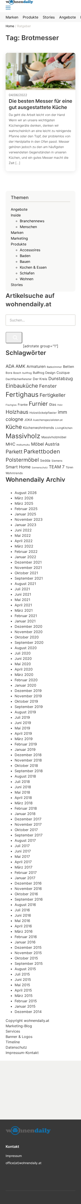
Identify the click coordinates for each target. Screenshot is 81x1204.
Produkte (18, 244)
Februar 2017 (26, 872)
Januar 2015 (25, 1006)
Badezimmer (54, 366)
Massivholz (23, 436)
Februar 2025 (26, 508)
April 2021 (23, 605)
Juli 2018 (22, 781)
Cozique (63, 372)
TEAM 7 (57, 466)
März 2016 (24, 931)
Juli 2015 (22, 974)
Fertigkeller (52, 395)
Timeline (13, 1042)
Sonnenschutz (40, 467)
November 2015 (28, 953)
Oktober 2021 (26, 573)
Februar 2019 (26, 744)
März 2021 (24, 610)
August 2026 (26, 492)
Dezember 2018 (28, 755)
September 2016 (29, 899)
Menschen (28, 226)
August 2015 (25, 969)
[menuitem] (12, 17)
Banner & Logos (19, 1036)
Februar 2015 (26, 1001)
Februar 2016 (26, 936)
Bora (9, 373)
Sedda (45, 460)
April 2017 (23, 862)
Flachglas (11, 404)
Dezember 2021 (28, 562)
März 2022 (24, 546)
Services (13, 1031)
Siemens (57, 460)
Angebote (19, 209)
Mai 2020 (23, 664)
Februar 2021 (26, 615)
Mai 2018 (22, 792)
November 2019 (28, 696)
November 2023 (29, 519)
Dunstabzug (60, 378)
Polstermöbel (22, 460)
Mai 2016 (22, 920)
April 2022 (24, 541)
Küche (14, 427)
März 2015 (24, 995)
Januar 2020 (25, 685)
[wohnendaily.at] (28, 1132)
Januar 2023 (25, 525)
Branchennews (32, 221)
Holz (60, 404)
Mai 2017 (22, 856)
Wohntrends (14, 473)
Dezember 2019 (28, 690)
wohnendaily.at (36, 1020)
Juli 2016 (22, 910)
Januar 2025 (25, 514)
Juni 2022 (23, 530)
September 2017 (29, 835)
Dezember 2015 (28, 947)
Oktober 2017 (26, 829)
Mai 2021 (22, 599)
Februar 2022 (26, 551)
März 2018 (24, 803)
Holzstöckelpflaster (43, 412)
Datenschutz (16, 1047)
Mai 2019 (22, 728)
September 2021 (29, 578)
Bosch (17, 373)
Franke (23, 404)
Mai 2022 (23, 535)
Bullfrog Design (44, 373)
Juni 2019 (23, 722)
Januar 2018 (25, 813)
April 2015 (23, 990)
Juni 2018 (23, 787)
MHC (10, 444)
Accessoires (30, 250)
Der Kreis (40, 379)
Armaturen (36, 366)
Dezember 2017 (28, 819)
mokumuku (23, 444)
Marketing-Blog (19, 1026)
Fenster (48, 386)
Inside (16, 215)
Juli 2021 (22, 589)
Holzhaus (17, 412)
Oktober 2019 (26, 701)
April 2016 (23, 926)
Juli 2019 (22, 717)
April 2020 (24, 669)
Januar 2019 (25, 749)
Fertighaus (22, 394)
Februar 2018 (26, 808)
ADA (10, 366)
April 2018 (23, 797)
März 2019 (24, 739)
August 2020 (26, 648)
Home (10, 26)
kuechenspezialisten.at (48, 420)
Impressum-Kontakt (22, 1052)
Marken (17, 232)
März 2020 (24, 674)
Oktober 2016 (26, 894)
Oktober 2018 (26, 765)
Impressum (14, 1156)
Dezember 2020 (28, 626)
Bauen (25, 261)
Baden (25, 255)
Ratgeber (24, 26)
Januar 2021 (25, 621)
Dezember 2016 (28, 883)
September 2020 (29, 642)
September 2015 (29, 963)
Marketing (19, 238)
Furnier (38, 403)
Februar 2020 (26, 680)
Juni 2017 (23, 851)
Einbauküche (22, 386)
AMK (20, 366)
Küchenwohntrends (38, 428)
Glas (52, 404)
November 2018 (28, 760)
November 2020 (29, 632)
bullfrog (27, 373)
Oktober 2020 (27, 637)
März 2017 (23, 867)
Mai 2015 (22, 985)
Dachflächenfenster (19, 379)
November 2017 (28, 824)
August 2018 (25, 776)
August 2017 (25, 840)
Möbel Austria (45, 444)
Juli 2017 (22, 846)
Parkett (14, 452)
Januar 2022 (25, 557)
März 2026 (24, 498)
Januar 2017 (25, 878)
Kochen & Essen (33, 267)
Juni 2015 (23, 979)
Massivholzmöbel (53, 437)
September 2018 (29, 771)
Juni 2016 (23, 915)
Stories (17, 284)
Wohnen (26, 279)
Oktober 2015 (26, 958)
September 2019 (29, 706)
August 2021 (25, 583)
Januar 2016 (25, 942)
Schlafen (27, 273)
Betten (68, 366)
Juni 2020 (23, 658)
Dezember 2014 (28, 1011)
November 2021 (28, 567)
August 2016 (25, 904)
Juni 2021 (23, 594)
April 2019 (23, 733)
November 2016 (28, 888)
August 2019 (25, 712)
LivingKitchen (63, 428)
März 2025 (24, 503)
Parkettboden (42, 451)
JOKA (28, 420)
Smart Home (18, 466)
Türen (69, 467)
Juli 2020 (23, 653)
